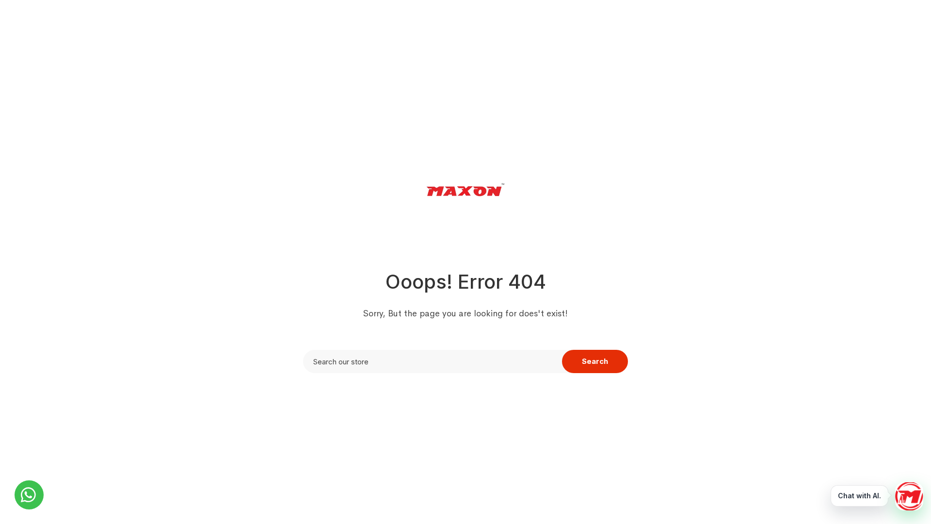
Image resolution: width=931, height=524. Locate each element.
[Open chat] (909, 496)
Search (595, 361)
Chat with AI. (859, 495)
